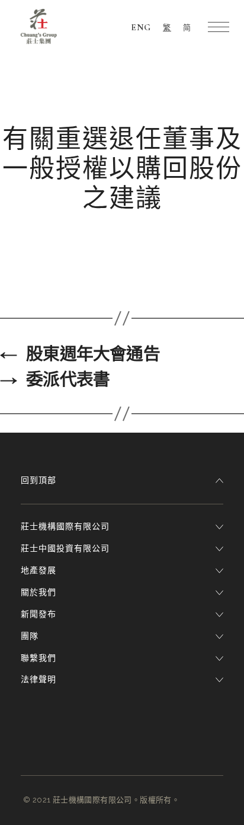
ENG (141, 27)
